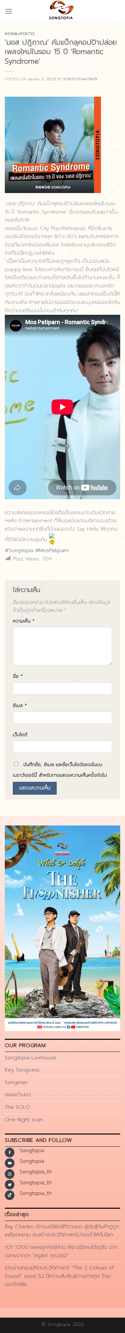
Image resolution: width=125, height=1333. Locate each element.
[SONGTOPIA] (62, 11)
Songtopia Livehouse (30, 1058)
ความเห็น (24, 620)
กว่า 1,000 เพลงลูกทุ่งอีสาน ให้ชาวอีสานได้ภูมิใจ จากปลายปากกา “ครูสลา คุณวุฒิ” (61, 1251)
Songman (16, 1082)
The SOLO (17, 1107)
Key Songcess (22, 1070)
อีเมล (20, 705)
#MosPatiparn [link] (52, 550)
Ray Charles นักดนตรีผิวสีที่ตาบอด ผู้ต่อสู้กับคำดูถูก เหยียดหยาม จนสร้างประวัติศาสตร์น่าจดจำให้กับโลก (62, 1231)
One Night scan (24, 1120)
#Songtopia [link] (19, 550)
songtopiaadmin (80, 79)
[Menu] (9, 11)
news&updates (20, 34)
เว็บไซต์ (20, 734)
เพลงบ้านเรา (18, 1095)
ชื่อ (18, 676)
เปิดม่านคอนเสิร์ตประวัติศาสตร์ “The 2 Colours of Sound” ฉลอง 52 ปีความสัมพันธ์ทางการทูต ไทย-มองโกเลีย (59, 1276)
